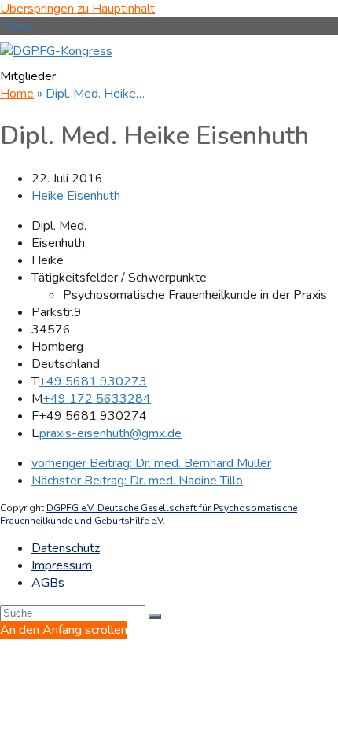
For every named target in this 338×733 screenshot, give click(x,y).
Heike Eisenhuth (75, 195)
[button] (15, 26)
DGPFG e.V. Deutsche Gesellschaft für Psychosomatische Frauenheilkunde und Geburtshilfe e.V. (148, 514)
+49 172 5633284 (96, 398)
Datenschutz (65, 548)
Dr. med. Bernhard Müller (151, 463)
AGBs (47, 582)
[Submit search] (155, 616)
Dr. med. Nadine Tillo (137, 480)
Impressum (61, 565)
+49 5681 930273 (93, 381)
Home (17, 93)
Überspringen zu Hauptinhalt (77, 8)
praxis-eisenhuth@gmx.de (110, 433)
